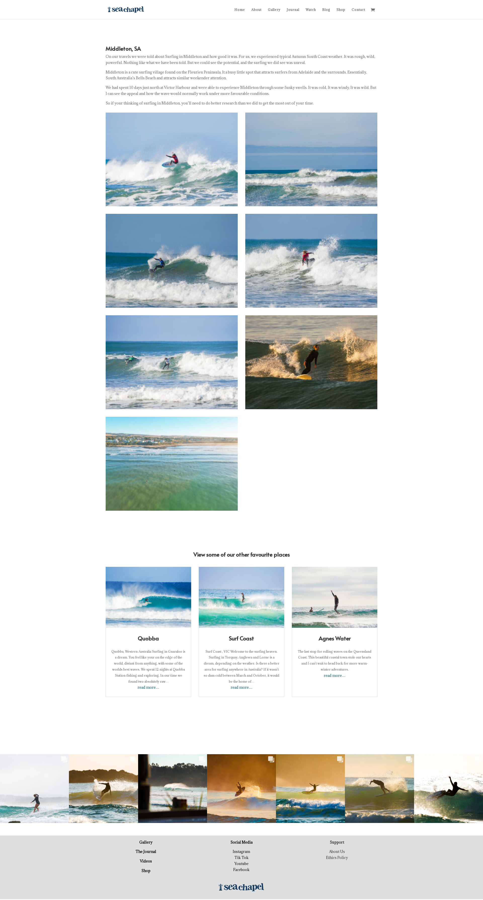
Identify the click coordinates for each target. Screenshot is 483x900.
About (256, 10)
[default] (172, 510)
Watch (311, 10)
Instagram (241, 851)
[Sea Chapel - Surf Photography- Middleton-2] (311, 206)
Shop (341, 10)
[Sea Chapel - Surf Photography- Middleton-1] (172, 206)
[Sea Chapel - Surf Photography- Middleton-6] (311, 409)
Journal (293, 10)
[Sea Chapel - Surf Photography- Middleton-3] (172, 307)
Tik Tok (241, 857)
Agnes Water (335, 638)
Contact (358, 10)
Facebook (241, 869)
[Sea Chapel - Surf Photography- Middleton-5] (172, 409)
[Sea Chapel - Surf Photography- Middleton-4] (311, 307)
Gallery (274, 10)
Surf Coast (241, 638)
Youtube (241, 863)
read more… (148, 687)
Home (239, 10)
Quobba (148, 638)
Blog (326, 10)
